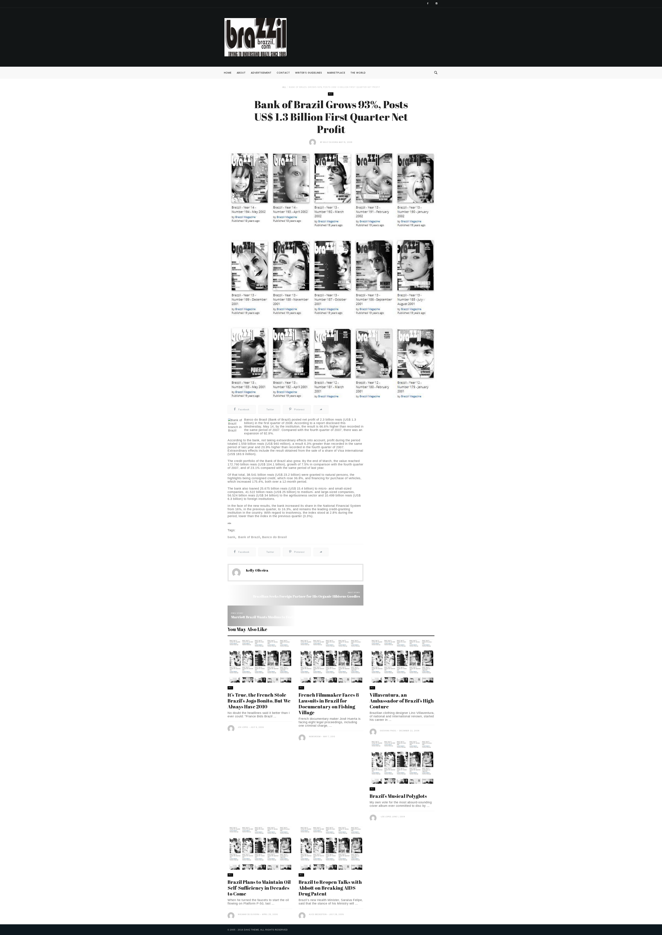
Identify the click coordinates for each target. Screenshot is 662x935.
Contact (283, 72)
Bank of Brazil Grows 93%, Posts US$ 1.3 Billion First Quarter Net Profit (334, 87)
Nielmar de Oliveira (248, 914)
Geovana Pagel (388, 730)
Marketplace (336, 72)
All (284, 87)
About (241, 72)
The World (358, 72)
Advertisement (261, 72)
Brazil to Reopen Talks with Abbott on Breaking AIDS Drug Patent (330, 888)
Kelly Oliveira (330, 142)
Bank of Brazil (248, 537)
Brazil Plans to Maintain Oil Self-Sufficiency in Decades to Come (259, 888)
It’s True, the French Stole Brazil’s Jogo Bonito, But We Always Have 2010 (259, 701)
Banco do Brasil (274, 537)
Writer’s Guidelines (308, 72)
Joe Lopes (243, 727)
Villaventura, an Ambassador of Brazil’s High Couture (402, 701)
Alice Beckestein (318, 914)
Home (228, 72)
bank (231, 537)
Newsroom (315, 736)
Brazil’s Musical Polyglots (398, 796)
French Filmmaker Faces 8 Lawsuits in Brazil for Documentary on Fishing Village (329, 704)
